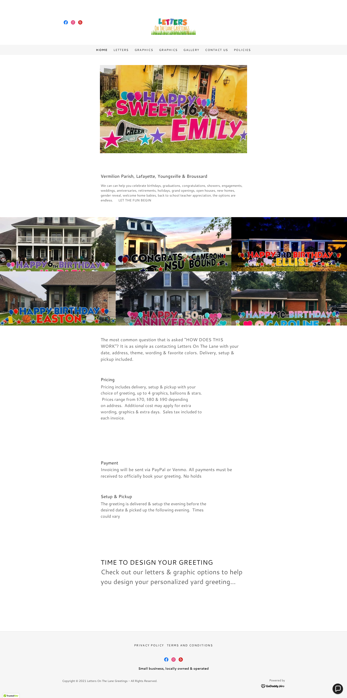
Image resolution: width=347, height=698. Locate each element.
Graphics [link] (144, 50)
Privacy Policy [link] (149, 645)
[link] (65, 22)
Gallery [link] (191, 50)
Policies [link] (242, 50)
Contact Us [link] (216, 50)
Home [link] (102, 50)
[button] (338, 689)
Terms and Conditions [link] (190, 645)
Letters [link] (121, 50)
